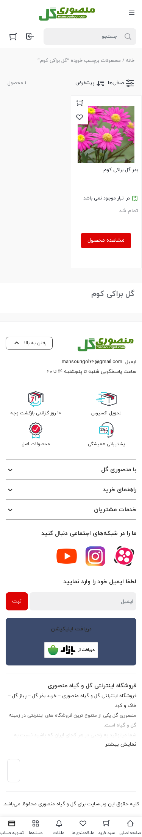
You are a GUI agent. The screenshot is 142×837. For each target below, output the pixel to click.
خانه (130, 60)
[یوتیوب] (67, 556)
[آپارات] (124, 556)
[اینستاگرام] (95, 556)
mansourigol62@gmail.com (92, 362)
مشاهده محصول (106, 240)
